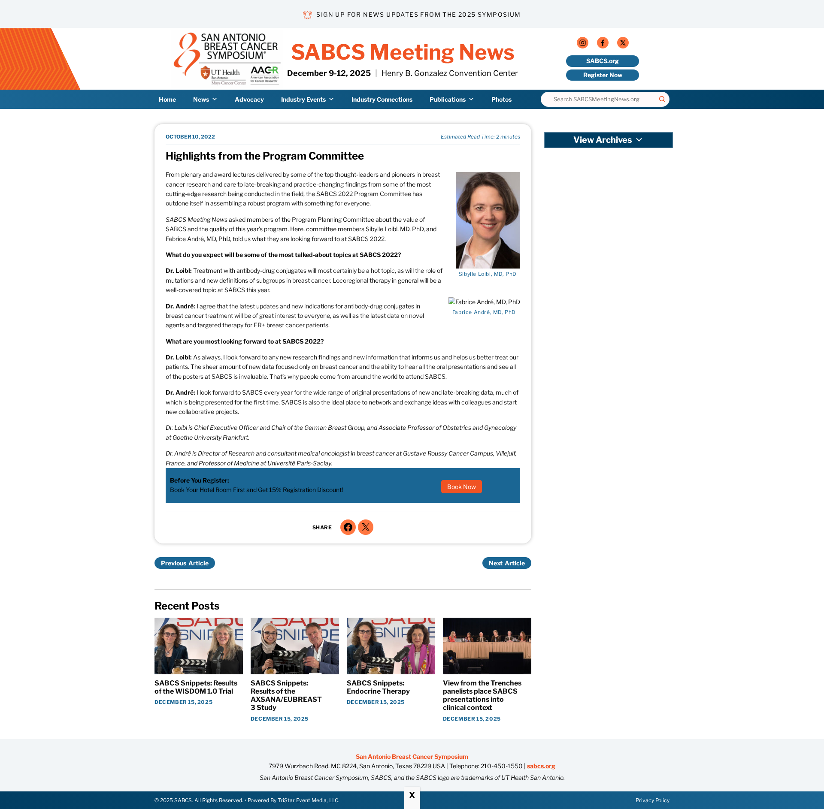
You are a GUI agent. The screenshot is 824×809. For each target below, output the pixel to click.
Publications (448, 99)
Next (496, 563)
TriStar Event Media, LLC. (308, 800)
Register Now (602, 74)
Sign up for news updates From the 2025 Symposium (418, 14)
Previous (173, 563)
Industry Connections (381, 99)
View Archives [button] (602, 140)
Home (167, 99)
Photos (501, 99)
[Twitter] (623, 44)
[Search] (662, 99)
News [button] (201, 99)
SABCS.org (602, 60)
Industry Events (303, 99)
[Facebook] (603, 44)
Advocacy (249, 99)
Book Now (461, 486)
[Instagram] (583, 44)
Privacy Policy (653, 800)
